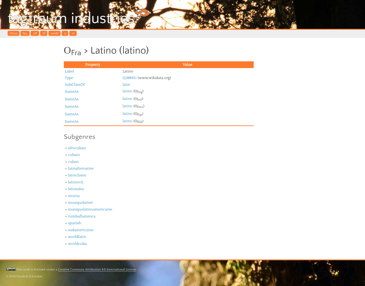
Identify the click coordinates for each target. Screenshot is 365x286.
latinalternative (81, 168)
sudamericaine (80, 230)
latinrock (75, 182)
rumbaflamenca (81, 216)
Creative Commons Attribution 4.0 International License (97, 269)
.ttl (43, 33)
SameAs (72, 91)
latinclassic (77, 175)
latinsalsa (76, 189)
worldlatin (77, 237)
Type (69, 78)
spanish (74, 223)
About (13, 33)
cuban (73, 162)
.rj (65, 33)
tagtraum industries (71, 18)
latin (126, 84)
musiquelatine (80, 202)
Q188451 (130, 78)
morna (74, 196)
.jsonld (54, 33)
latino (127, 91)
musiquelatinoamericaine (90, 209)
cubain (74, 155)
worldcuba (77, 244)
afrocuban (77, 148)
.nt (73, 33)
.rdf (35, 33)
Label (69, 71)
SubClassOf (75, 84)
